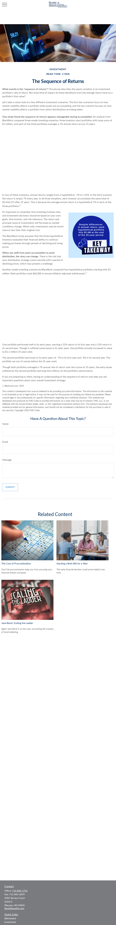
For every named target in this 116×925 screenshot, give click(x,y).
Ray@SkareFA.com (14, 908)
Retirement (10, 918)
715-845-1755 (19, 891)
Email (5, 442)
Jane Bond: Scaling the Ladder (17, 623)
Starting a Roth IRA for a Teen (72, 563)
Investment (10, 922)
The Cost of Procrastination (16, 563)
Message (6, 460)
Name (5, 424)
